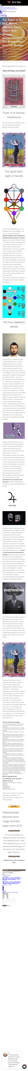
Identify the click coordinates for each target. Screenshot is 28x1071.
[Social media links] (0, 13)
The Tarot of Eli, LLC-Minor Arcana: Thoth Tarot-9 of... (12, 882)
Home (1, 6)
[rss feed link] (3, 892)
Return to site (8, 884)
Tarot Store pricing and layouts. (8, 9)
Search (4, 10)
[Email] (3, 890)
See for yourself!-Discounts (7, 7)
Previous (6, 876)
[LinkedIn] (3, 889)
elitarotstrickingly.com (14, 830)
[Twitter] (3, 887)
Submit (4, 905)
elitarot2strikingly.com (14, 856)
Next (4, 880)
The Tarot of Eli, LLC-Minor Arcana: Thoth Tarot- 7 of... (12, 878)
